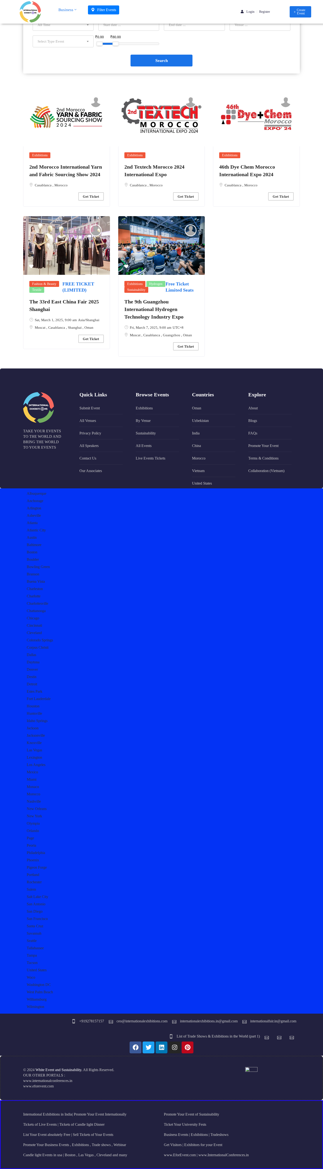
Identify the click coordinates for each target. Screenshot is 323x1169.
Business (65, 10)
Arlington (34, 508)
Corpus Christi (37, 647)
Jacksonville (36, 735)
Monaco (33, 787)
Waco (31, 977)
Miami (31, 779)
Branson (33, 574)
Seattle (32, 941)
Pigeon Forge (37, 867)
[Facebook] (135, 1047)
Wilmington (35, 1007)
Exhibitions (40, 155)
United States (37, 970)
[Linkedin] (161, 1047)
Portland (33, 875)
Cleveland (34, 633)
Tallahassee (35, 948)
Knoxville (34, 743)
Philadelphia (36, 853)
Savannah (34, 933)
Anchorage (35, 501)
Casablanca (43, 185)
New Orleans (37, 809)
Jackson (33, 728)
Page (30, 838)
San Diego (35, 911)
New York (34, 816)
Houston (33, 706)
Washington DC (39, 985)
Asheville (34, 515)
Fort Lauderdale (39, 699)
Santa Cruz (35, 926)
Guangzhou (172, 335)
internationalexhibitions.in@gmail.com (209, 1021)
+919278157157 (91, 1021)
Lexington (34, 757)
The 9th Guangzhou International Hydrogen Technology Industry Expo (153, 309)
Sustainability (136, 290)
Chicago (33, 618)
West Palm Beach (40, 992)
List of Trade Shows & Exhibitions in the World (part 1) (218, 1036)
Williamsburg (37, 999)
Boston (32, 552)
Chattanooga (36, 611)
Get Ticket (91, 196)
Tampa (32, 955)
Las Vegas (34, 750)
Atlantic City (36, 530)
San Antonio (36, 904)
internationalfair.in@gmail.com (273, 1021)
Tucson (32, 963)
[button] (300, 12)
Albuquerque (36, 493)
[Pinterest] (187, 1047)
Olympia (33, 823)
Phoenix (33, 860)
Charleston (35, 589)
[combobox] (63, 25)
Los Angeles (36, 765)
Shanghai (75, 327)
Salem (31, 889)
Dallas (31, 655)
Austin (32, 537)
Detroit (32, 684)
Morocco (61, 185)
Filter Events (106, 10)
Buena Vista (36, 581)
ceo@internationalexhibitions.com (142, 1021)
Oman (88, 327)
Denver (32, 669)
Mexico (32, 772)
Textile (36, 290)
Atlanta (32, 523)
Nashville (34, 801)
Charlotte (33, 596)
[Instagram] (174, 1047)
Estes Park (34, 691)
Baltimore (34, 545)
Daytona (33, 662)
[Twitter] (148, 1047)
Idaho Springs (37, 721)
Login (249, 11)
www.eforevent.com (38, 1086)
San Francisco (37, 919)
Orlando (33, 831)
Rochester (34, 882)
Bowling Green (38, 567)
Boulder (33, 559)
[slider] (99, 43)
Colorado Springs (40, 640)
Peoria (31, 845)
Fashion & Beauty (44, 284)
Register (264, 11)
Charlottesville (37, 603)
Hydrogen (155, 284)
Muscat (40, 327)
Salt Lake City (37, 897)
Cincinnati (34, 625)
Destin (31, 677)
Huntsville (34, 713)
